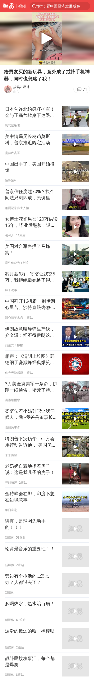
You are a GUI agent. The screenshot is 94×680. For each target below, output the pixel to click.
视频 (22, 6)
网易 (8, 6)
